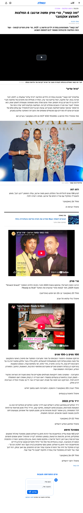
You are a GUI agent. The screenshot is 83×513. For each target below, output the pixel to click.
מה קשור (76, 465)
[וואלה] (41, 3)
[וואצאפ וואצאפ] (10, 3)
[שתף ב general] (6, 3)
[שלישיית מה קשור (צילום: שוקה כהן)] (41, 153)
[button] (72, 3)
